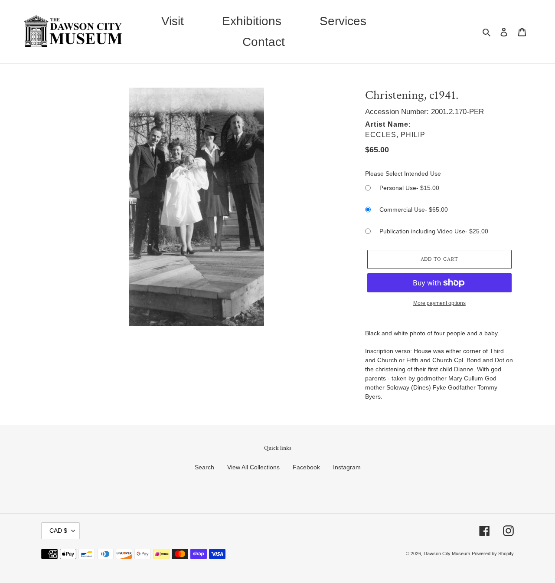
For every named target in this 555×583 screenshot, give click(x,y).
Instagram (347, 467)
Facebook (306, 467)
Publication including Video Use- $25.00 (433, 231)
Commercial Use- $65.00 (413, 209)
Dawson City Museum (447, 553)
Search (204, 467)
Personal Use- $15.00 (409, 187)
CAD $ (58, 530)
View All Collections (253, 467)
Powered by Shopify (493, 553)
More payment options (439, 303)
